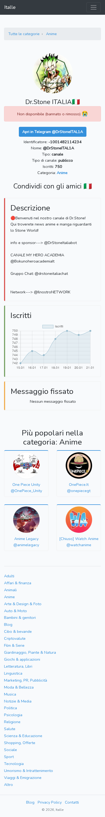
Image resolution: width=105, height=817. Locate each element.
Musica (10, 694)
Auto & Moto (15, 610)
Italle (10, 7)
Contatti (72, 802)
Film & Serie (14, 645)
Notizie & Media (18, 701)
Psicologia (13, 715)
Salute (9, 728)
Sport (9, 756)
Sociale (10, 749)
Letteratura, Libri (18, 666)
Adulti (9, 576)
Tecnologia (14, 763)
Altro (8, 784)
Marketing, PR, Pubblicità (25, 680)
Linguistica (13, 673)
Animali (10, 590)
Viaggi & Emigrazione (22, 777)
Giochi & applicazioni (22, 659)
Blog (8, 624)
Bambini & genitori (20, 617)
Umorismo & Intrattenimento (28, 770)
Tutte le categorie (24, 33)
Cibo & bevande (18, 631)
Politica (10, 708)
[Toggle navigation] (93, 7)
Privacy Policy (50, 802)
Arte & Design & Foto (22, 604)
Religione (12, 721)
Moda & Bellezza (19, 687)
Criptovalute (15, 638)
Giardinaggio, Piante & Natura (30, 652)
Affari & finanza (17, 583)
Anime (51, 33)
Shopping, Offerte (19, 742)
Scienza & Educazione (23, 735)
